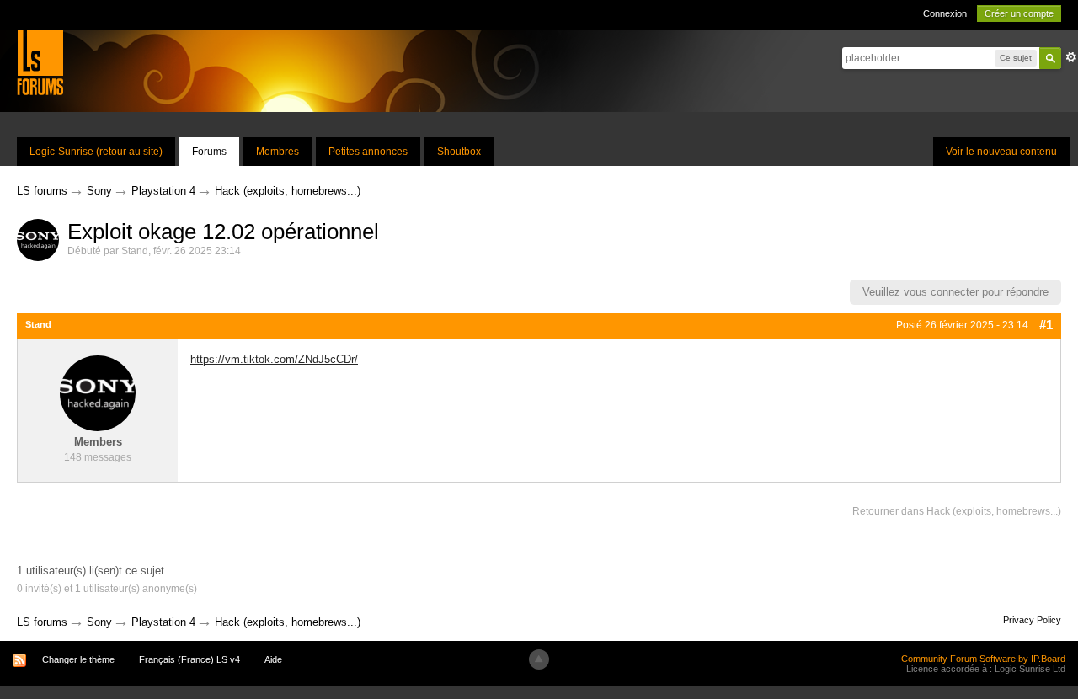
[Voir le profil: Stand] (98, 393)
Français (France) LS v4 (189, 659)
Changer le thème (78, 659)
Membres (277, 151)
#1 (1046, 324)
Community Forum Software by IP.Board (983, 659)
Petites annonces (368, 151)
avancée (1071, 57)
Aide (273, 659)
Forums (209, 151)
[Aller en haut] (539, 659)
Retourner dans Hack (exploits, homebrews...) (956, 511)
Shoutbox (459, 151)
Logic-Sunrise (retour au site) (96, 151)
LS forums (42, 622)
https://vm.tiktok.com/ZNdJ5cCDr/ (274, 359)
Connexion (945, 13)
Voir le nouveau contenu (1001, 151)
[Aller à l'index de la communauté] (40, 62)
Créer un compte (1019, 13)
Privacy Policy (1032, 620)
